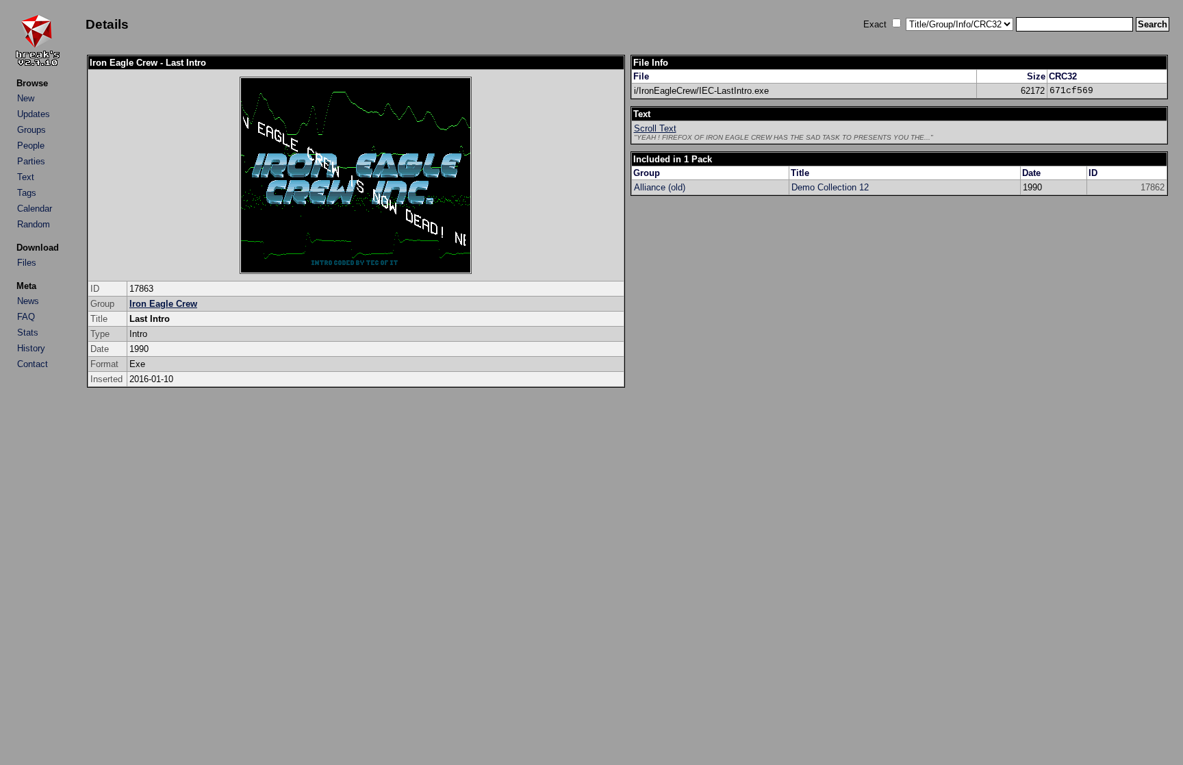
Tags (26, 193)
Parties (31, 161)
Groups (31, 130)
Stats (27, 332)
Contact (32, 364)
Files (26, 263)
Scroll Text (655, 128)
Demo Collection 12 (830, 187)
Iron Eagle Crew (163, 304)
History (31, 348)
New (25, 98)
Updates (33, 114)
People (30, 145)
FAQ (26, 317)
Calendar (34, 208)
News (28, 301)
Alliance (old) (659, 187)
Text (25, 177)
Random (33, 224)
